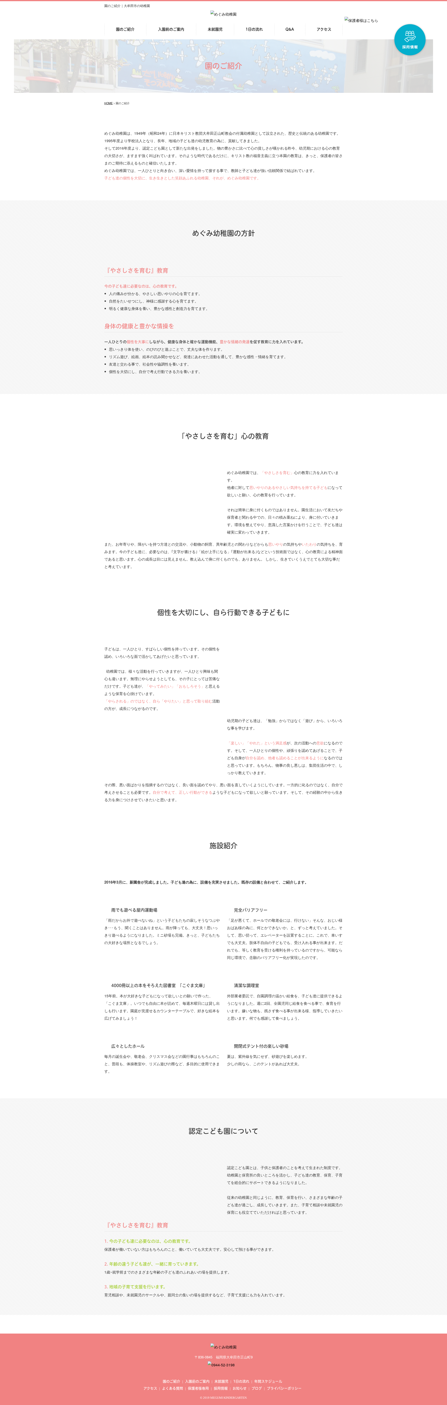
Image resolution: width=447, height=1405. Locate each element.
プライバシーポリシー (284, 1388)
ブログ (256, 1388)
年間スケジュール (268, 1381)
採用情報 (221, 1388)
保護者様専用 (198, 1388)
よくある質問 (172, 1388)
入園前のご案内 (171, 29)
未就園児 (215, 29)
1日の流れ (254, 29)
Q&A (289, 29)
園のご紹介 (125, 29)
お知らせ (240, 1388)
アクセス (324, 29)
